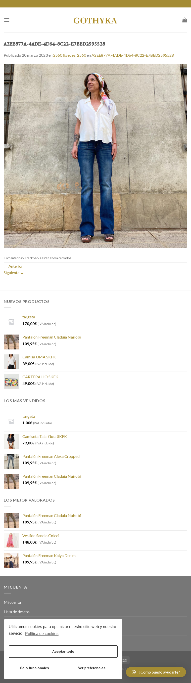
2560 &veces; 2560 (69, 55)
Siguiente (14, 272)
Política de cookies (41, 634)
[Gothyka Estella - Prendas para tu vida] (95, 19)
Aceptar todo (63, 651)
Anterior (13, 266)
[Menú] (7, 20)
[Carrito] (184, 19)
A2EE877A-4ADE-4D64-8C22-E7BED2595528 (133, 55)
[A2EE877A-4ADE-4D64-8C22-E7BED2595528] (95, 155)
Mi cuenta (12, 602)
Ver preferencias (91, 668)
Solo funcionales (34, 668)
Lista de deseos (17, 611)
